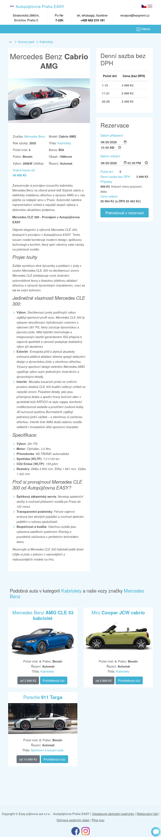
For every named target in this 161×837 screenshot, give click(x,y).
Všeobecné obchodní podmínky (113, 813)
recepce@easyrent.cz (134, 15)
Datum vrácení (110, 156)
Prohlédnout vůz (54, 680)
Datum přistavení (111, 135)
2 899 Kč (104, 680)
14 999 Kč (28, 759)
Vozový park (26, 41)
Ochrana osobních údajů (73, 820)
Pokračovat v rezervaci (124, 212)
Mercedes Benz (34, 136)
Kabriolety (46, 41)
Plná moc (98, 820)
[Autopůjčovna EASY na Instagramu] (85, 831)
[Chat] (156, 832)
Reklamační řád (147, 813)
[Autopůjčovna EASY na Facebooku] (75, 831)
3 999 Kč (28, 680)
